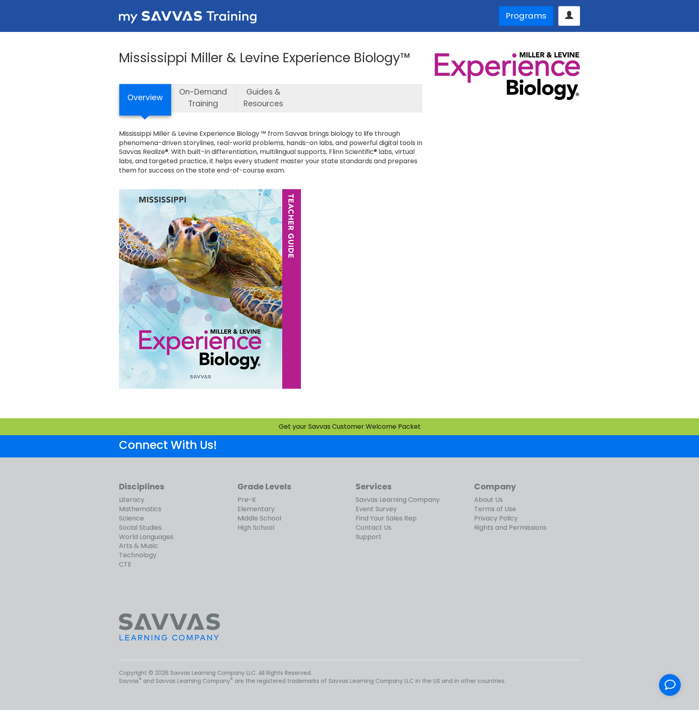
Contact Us (374, 527)
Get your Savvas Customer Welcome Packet (350, 426)
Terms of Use (495, 509)
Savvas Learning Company (398, 499)
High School (255, 527)
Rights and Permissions (510, 527)
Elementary (256, 509)
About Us (488, 499)
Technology (138, 555)
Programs (526, 15)
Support (368, 536)
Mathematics (140, 509)
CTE (125, 564)
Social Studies (140, 527)
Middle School (259, 518)
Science (131, 518)
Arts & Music (138, 545)
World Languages (146, 536)
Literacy (131, 499)
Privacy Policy (496, 518)
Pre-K (246, 499)
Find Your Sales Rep (386, 518)
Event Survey (376, 509)
